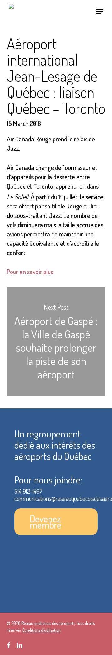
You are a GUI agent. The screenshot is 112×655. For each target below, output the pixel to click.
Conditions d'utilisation (41, 630)
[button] (99, 11)
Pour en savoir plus (30, 271)
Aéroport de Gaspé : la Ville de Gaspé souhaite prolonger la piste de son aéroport (56, 341)
